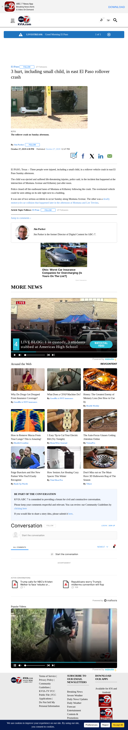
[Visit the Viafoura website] (110, 600)
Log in (104, 525)
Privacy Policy (46, 680)
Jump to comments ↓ (21, 218)
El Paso (35, 210)
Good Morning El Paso (56, 34)
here (70, 513)
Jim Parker (19, 145)
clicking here (20, 508)
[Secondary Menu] (15, 20)
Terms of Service (47, 676)
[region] (64, 562)
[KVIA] (28, 20)
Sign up (112, 525)
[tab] (19, 547)
